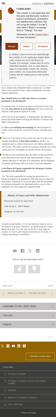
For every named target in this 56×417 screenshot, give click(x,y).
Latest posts (7, 315)
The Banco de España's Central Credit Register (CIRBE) (27, 382)
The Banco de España (17, 374)
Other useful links (15, 404)
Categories (7, 324)
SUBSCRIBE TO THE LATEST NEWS (19, 306)
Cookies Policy (42, 34)
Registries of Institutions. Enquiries (22, 397)
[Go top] (50, 337)
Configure (43, 46)
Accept (11, 46)
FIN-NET (12, 390)
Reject (26, 46)
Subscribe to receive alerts (40, 356)
